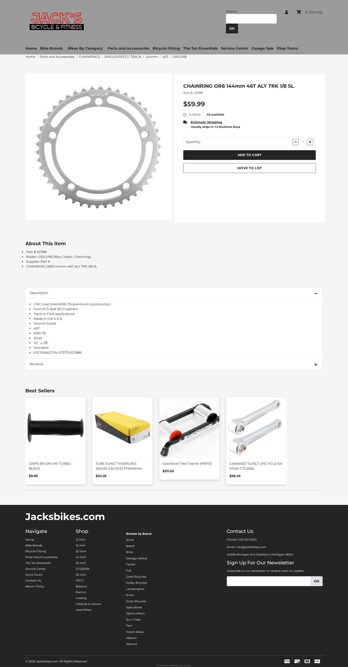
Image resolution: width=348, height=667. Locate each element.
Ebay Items (287, 48)
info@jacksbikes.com (251, 547)
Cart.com (187, 665)
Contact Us (33, 580)
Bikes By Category (85, 48)
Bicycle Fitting (166, 48)
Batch (130, 546)
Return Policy (35, 586)
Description (39, 293)
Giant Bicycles (136, 576)
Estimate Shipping (206, 122)
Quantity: (193, 142)
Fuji (128, 570)
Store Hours (33, 574)
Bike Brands (51, 48)
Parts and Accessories (128, 48)
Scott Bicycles (136, 601)
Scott (130, 595)
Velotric (131, 638)
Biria (129, 552)
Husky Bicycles (136, 583)
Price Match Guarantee (41, 557)
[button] (286, 12)
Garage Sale (263, 48)
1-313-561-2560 (247, 539)
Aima (130, 540)
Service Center (234, 48)
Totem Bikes (135, 632)
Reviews (36, 364)
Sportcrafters (135, 613)
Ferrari (130, 564)
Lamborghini (135, 589)
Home (31, 48)
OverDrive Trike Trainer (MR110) (187, 464)
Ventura (131, 644)
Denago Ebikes (136, 558)
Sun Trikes (133, 619)
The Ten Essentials (200, 48)
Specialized (134, 607)
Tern (129, 625)
